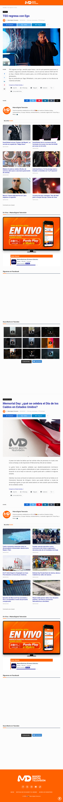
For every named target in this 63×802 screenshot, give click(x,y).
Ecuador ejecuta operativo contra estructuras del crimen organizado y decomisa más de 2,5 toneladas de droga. (45, 548)
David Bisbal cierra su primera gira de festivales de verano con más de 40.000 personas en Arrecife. (45, 144)
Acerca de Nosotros (45, 792)
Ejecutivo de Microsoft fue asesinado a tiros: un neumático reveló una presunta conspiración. (15, 599)
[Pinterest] (4, 85)
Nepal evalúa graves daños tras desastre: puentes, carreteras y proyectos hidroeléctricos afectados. (46, 599)
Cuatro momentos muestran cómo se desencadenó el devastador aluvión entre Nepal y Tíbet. (16, 548)
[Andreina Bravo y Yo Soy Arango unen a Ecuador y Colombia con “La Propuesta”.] (46, 159)
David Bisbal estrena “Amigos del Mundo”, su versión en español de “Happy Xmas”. (16, 143)
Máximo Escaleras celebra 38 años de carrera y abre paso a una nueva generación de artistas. (16, 170)
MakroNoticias (7, 399)
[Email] (4, 88)
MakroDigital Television (35, 796)
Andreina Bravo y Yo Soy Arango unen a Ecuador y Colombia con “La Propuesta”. (45, 170)
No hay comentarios (32, 20)
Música (5, 11)
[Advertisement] (31, 378)
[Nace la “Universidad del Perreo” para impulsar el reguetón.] (16, 185)
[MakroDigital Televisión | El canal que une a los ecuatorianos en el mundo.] (31, 2)
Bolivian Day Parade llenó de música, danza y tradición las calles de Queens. (46, 574)
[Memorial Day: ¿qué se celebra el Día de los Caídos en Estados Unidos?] (31, 438)
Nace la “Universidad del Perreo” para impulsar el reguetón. (14, 196)
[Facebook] (4, 73)
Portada (4, 7)
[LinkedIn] (4, 81)
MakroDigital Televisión (13, 20)
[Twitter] (4, 77)
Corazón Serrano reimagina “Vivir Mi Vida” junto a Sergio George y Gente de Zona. (46, 196)
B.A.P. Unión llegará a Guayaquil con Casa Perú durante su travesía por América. (15, 574)
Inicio (12, 792)
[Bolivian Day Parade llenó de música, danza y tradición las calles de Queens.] (46, 563)
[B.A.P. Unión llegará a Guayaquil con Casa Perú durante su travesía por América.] (16, 563)
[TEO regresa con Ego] (31, 47)
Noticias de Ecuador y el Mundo (26, 792)
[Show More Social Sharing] (47, 24)
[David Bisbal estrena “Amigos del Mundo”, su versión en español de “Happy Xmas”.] (16, 132)
